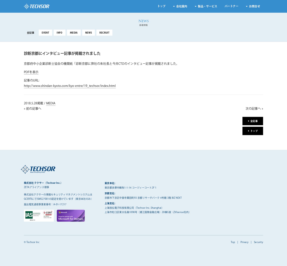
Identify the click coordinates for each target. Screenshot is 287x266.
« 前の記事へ (32, 109)
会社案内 (181, 7)
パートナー (231, 6)
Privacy (245, 242)
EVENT (45, 33)
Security (258, 242)
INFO (59, 33)
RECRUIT (104, 33)
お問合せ (254, 7)
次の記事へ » (254, 109)
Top (233, 242)
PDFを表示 (31, 72)
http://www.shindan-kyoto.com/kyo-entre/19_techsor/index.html (70, 86)
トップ (161, 6)
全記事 (30, 33)
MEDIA (74, 33)
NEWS (88, 33)
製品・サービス (207, 7)
